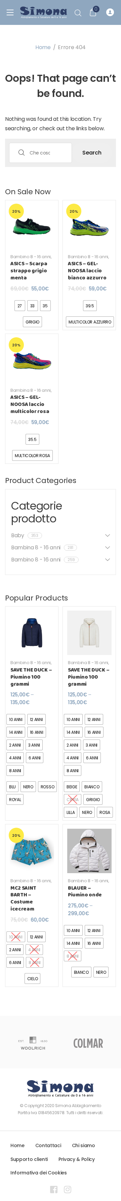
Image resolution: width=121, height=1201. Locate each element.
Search (92, 153)
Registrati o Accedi (111, 12)
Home (43, 47)
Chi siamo (83, 1145)
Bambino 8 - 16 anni (30, 256)
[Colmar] (88, 1043)
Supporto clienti (29, 1159)
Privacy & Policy (76, 1159)
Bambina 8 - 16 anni (30, 390)
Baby (24, 535)
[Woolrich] (33, 1043)
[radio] (20, 306)
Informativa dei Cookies (38, 1172)
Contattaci (48, 1145)
